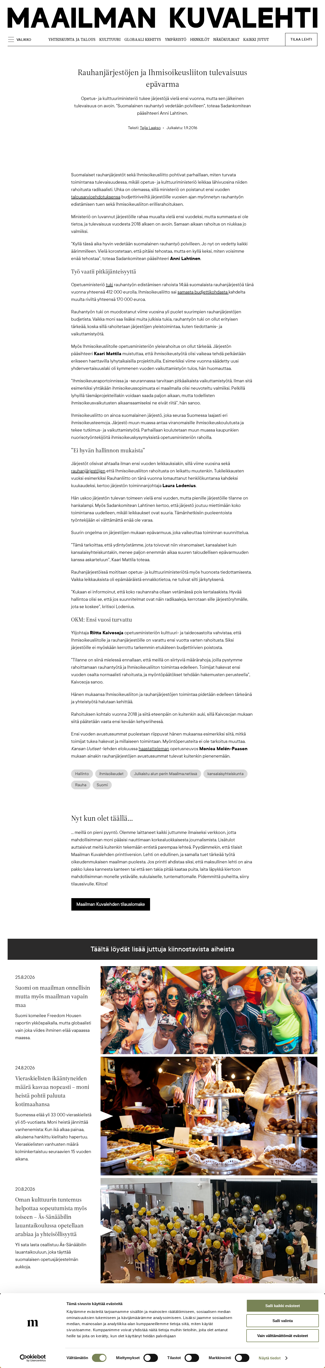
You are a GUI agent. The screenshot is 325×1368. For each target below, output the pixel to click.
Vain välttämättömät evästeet (282, 1335)
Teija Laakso (150, 128)
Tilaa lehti (301, 39)
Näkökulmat (226, 39)
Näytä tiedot (269, 1358)
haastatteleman (154, 749)
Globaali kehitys (142, 39)
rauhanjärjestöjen (88, 471)
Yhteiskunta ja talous (71, 39)
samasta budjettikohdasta (203, 292)
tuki (109, 285)
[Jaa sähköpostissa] (187, 150)
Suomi (102, 785)
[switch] (150, 1358)
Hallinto (82, 774)
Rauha (80, 785)
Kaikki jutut (256, 39)
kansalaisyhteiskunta (225, 774)
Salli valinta (282, 1321)
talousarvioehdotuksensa (95, 197)
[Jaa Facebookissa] (170, 150)
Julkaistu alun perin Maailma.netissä (165, 774)
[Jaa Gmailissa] (154, 150)
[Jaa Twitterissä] (138, 150)
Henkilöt (199, 39)
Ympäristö (175, 39)
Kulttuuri (110, 39)
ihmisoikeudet (111, 774)
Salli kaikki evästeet (282, 1306)
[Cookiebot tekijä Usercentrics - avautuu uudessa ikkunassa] (33, 1358)
